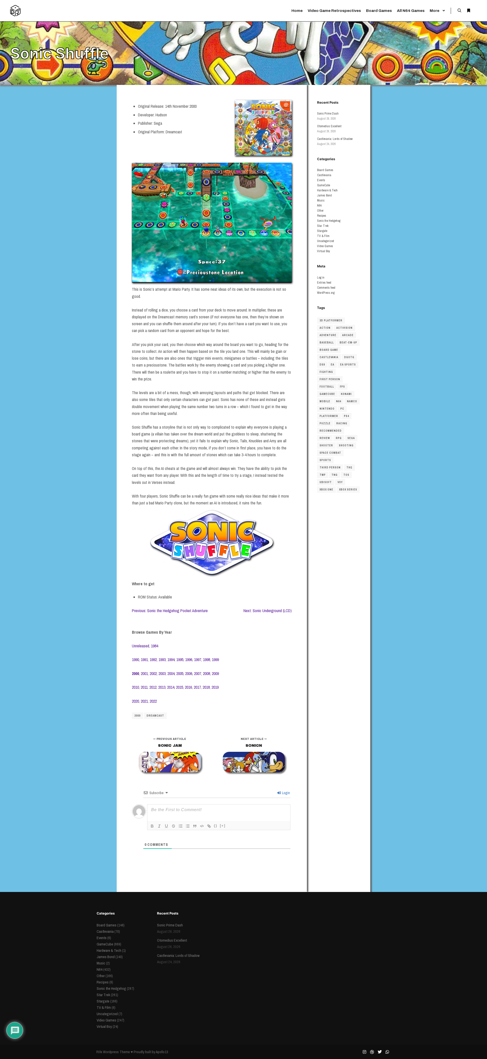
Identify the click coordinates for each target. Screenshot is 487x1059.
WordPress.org (326, 293)
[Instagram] (364, 1052)
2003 (162, 673)
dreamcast (155, 715)
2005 (179, 673)
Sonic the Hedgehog (328, 221)
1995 (179, 659)
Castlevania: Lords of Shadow (335, 139)
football (327, 386)
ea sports (348, 364)
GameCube (323, 185)
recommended (331, 430)
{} (215, 826)
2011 (144, 687)
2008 (206, 673)
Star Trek (322, 226)
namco (352, 401)
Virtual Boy (323, 251)
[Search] (459, 10)
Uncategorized (325, 241)
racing (341, 423)
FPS (342, 386)
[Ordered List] (180, 826)
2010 (135, 687)
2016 (188, 687)
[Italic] (159, 826)
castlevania (329, 357)
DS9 (322, 364)
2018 (206, 687)
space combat (330, 452)
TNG (335, 475)
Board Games (325, 170)
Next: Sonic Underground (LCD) (268, 610)
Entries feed (324, 283)
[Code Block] (201, 826)
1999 (215, 659)
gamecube (327, 394)
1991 (144, 659)
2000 (137, 715)
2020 (135, 701)
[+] (222, 826)
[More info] (468, 10)
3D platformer (331, 320)
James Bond (324, 195)
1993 (162, 659)
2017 (197, 687)
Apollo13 (162, 1051)
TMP (323, 475)
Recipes (321, 216)
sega (351, 438)
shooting (346, 445)
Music (320, 200)
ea (332, 364)
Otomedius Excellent (329, 126)
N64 (319, 206)
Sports (325, 460)
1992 (153, 659)
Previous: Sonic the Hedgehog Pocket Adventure (170, 610)
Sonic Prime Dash (328, 114)
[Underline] (166, 826)
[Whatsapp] (387, 1052)
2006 (188, 673)
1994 (171, 659)
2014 (170, 687)
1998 (206, 659)
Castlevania (324, 175)
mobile (325, 401)
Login (285, 793)
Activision (344, 328)
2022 (153, 701)
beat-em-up (348, 342)
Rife (99, 1051)
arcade (348, 335)
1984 (154, 646)
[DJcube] (15, 10)
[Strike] (173, 826)
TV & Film (323, 236)
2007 (197, 673)
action (325, 328)
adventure (328, 335)
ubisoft (326, 482)
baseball (327, 342)
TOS (346, 475)
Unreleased (140, 646)
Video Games (325, 246)
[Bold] (152, 826)
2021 (144, 701)
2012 (152, 687)
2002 (153, 673)
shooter (326, 445)
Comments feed (326, 288)
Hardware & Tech (327, 190)
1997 (197, 659)
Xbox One (326, 489)
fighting (326, 372)
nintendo (327, 408)
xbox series (348, 489)
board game (329, 350)
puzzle (325, 423)
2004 (171, 673)
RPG (339, 438)
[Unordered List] (187, 826)
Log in (320, 278)
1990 (135, 659)
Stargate (322, 231)
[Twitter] (379, 1052)
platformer (329, 416)
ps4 (346, 416)
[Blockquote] (194, 826)
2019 (215, 687)
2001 (144, 673)
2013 (161, 687)
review (325, 438)
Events (321, 180)
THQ (349, 467)
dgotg (349, 357)
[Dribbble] (372, 1052)
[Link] (209, 826)
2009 (215, 673)
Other (320, 211)
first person (330, 379)
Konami (346, 394)
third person (330, 467)
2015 (179, 687)
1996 (188, 659)
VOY (340, 482)
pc (342, 408)
